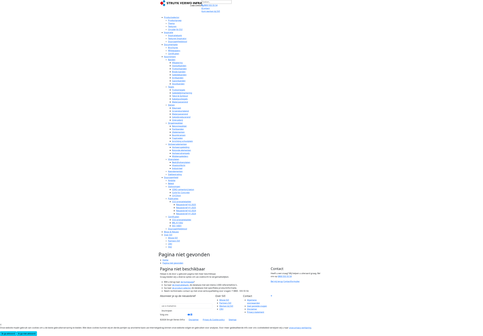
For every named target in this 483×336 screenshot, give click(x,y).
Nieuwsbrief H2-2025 (186, 204)
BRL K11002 (177, 222)
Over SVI (168, 234)
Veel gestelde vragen (257, 306)
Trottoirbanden (179, 68)
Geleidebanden (179, 74)
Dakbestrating (175, 174)
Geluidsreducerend (181, 117)
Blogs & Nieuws (171, 231)
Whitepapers (174, 50)
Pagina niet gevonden (173, 263)
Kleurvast (176, 108)
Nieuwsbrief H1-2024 (186, 213)
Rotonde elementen (181, 150)
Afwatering (177, 62)
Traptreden (177, 138)
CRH (170, 243)
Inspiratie (168, 32)
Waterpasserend (180, 102)
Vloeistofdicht (178, 165)
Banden (171, 59)
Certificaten (173, 53)
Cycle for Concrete (181, 192)
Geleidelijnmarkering (182, 92)
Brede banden (179, 71)
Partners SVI (174, 240)
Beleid (171, 183)
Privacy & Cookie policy (214, 319)
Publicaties (173, 198)
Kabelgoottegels (180, 99)
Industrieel (177, 168)
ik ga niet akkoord (26, 333)
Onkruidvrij (177, 120)
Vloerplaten (173, 159)
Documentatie (171, 44)
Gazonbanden (179, 80)
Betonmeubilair (179, 126)
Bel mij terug (277, 281)
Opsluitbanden (179, 65)
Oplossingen (174, 186)
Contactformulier (291, 281)
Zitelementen (178, 132)
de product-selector (181, 288)
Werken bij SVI (226, 306)
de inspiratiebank (180, 285)
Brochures (173, 47)
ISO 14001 (177, 225)
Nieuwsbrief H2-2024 (186, 210)
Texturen (172, 26)
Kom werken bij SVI (211, 11)
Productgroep (175, 20)
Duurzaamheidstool (177, 41)
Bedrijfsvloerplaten (181, 162)
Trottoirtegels (178, 89)
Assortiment (170, 56)
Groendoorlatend (180, 111)
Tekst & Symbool (180, 96)
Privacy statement (255, 312)
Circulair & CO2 (175, 29)
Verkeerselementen (177, 144)
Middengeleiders (180, 156)
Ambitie (171, 180)
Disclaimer (252, 309)
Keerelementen (175, 171)
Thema (171, 23)
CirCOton (176, 195)
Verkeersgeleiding (180, 147)
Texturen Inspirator (177, 38)
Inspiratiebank (175, 35)
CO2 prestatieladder (181, 201)
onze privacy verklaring (300, 327)
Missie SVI (173, 237)
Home (165, 260)
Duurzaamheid (171, 177)
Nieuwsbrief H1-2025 (186, 207)
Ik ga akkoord (8, 333)
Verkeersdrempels (181, 153)
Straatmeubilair (175, 123)
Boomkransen (179, 135)
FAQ (170, 247)
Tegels (171, 86)
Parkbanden (178, 129)
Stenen (171, 105)
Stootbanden (178, 83)
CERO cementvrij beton (183, 189)
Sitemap (232, 319)
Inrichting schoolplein (182, 141)
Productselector (171, 17)
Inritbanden (177, 77)
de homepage (187, 282)
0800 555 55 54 (285, 276)
